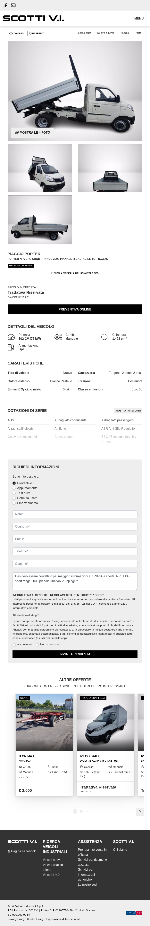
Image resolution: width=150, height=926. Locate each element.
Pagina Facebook (23, 851)
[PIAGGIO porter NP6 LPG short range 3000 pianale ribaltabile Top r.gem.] (75, 91)
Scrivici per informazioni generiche (86, 874)
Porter (138, 32)
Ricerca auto (83, 32)
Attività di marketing (25, 615)
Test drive (23, 493)
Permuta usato (27, 498)
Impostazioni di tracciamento (63, 919)
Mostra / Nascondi (128, 410)
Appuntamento (27, 488)
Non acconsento (50, 644)
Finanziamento (27, 503)
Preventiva (75, 309)
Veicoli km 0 (51, 874)
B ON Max (26, 758)
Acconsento (24, 644)
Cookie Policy (35, 919)
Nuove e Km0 (105, 32)
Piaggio (124, 32)
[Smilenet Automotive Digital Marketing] (134, 912)
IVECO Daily (99, 758)
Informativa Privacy (48, 621)
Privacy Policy (16, 919)
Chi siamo (120, 849)
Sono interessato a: (25, 476)
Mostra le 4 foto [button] (34, 132)
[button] (139, 18)
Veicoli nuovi (52, 859)
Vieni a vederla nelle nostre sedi (76, 273)
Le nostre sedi (87, 884)
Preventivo (24, 483)
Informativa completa (25, 608)
